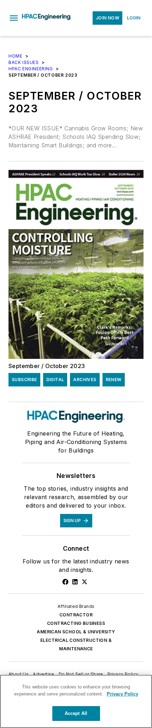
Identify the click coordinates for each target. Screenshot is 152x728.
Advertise (43, 674)
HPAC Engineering (30, 68)
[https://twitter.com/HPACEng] (84, 581)
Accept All (76, 713)
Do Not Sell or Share (81, 674)
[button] (13, 18)
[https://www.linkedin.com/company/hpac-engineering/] (74, 581)
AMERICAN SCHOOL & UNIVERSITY (76, 631)
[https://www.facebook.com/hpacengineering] (65, 581)
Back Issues (23, 62)
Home (15, 56)
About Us (18, 674)
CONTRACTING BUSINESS (76, 623)
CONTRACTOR (76, 614)
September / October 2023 (46, 365)
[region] (76, 701)
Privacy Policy (123, 674)
